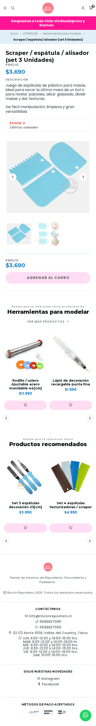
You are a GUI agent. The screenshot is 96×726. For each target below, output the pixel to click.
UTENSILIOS (30, 33)
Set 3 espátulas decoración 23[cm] (25, 505)
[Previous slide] (12, 176)
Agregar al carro (48, 277)
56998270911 (50, 621)
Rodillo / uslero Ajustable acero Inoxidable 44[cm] (25, 384)
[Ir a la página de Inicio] (48, 8)
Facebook (50, 684)
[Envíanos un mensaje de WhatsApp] (85, 715)
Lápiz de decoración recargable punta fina (70, 383)
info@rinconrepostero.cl (50, 616)
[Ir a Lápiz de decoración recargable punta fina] (70, 354)
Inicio (14, 33)
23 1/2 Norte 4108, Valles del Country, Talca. (50, 632)
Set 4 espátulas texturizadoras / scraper (70, 505)
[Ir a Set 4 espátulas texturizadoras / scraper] (70, 476)
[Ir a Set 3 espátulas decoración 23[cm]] (25, 476)
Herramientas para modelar (62, 33)
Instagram (50, 678)
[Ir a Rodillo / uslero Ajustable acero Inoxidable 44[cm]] (25, 354)
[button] (25, 405)
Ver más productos (46, 321)
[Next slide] (83, 176)
